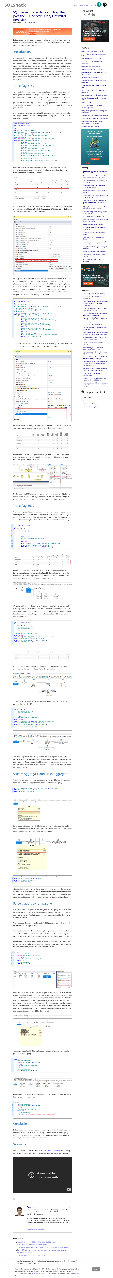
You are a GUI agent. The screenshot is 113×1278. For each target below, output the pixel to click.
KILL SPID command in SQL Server (94, 252)
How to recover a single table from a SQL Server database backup (95, 353)
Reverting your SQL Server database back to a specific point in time (95, 369)
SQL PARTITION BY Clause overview (93, 51)
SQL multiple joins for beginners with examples (93, 81)
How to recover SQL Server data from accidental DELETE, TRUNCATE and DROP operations (95, 363)
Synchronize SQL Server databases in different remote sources (95, 314)
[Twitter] (69, 1208)
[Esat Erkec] (20, 1216)
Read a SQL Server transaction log (94, 294)
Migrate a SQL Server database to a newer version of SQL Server (94, 379)
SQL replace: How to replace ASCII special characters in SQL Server (95, 208)
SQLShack (15, 5)
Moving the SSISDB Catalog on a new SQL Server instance (93, 99)
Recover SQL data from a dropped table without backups (95, 319)
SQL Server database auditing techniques (93, 298)
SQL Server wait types (90, 407)
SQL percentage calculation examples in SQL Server (94, 112)
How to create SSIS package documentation (92, 374)
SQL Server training (81, 5)
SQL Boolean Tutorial (88, 103)
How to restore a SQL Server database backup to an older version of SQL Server (95, 385)
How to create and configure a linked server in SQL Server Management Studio (95, 202)
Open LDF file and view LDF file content (93, 343)
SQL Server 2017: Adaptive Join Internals (32, 1245)
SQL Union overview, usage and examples (93, 260)
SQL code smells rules (90, 404)
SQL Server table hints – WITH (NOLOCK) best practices (94, 74)
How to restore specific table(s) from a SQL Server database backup (95, 324)
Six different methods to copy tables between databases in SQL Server (95, 177)
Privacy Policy (36, 1273)
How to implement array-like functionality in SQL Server (95, 220)
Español (93, 5)
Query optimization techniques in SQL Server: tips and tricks (95, 196)
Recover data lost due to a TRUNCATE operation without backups (95, 358)
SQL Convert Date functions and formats (94, 116)
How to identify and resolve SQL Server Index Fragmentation (94, 55)
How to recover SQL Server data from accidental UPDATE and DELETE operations (95, 303)
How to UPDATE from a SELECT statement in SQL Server (93, 107)
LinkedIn (29, 1225)
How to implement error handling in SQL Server (95, 182)
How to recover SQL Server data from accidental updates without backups (95, 333)
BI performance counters (91, 401)
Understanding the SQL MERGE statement (91, 63)
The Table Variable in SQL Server (91, 70)
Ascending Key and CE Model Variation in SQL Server (36, 1242)
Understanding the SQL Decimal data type (93, 86)
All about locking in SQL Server (93, 224)
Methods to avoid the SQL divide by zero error (95, 191)
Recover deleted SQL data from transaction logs (95, 329)
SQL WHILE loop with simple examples (94, 95)
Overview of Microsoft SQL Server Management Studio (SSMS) (92, 122)
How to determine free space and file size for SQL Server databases (95, 243)
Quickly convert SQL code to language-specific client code (93, 348)
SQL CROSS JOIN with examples (91, 59)
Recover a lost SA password (90, 78)
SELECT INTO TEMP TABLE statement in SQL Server (94, 91)
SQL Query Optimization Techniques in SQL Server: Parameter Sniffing (43, 1247)
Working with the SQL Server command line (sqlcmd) (94, 186)
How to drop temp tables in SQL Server (93, 238)
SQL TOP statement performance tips (31, 1255)
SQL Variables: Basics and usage (91, 67)
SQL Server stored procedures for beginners (94, 228)
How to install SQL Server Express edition (94, 255)
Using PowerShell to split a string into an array (95, 248)
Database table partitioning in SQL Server (94, 119)
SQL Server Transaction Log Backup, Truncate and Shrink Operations (95, 172)
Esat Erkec (33, 23)
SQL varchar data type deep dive (93, 217)
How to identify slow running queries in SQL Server (95, 213)
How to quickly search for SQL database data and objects (94, 309)
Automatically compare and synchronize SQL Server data (95, 338)
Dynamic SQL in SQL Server (90, 126)
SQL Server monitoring (52, 1150)
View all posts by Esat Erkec (35, 1229)
